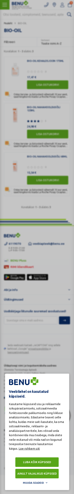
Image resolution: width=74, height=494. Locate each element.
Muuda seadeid (33, 482)
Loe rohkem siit (29, 448)
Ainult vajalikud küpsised (37, 473)
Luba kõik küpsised (37, 462)
